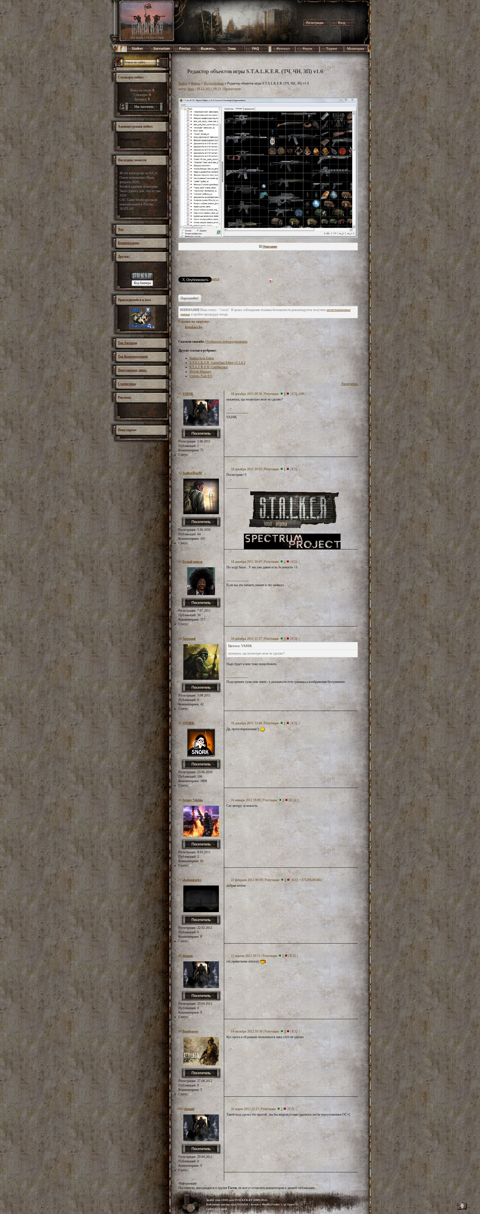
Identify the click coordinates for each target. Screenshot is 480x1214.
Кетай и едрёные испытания (138, 186)
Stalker (183, 83)
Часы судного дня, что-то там (140, 191)
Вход (341, 23)
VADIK (187, 394)
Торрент (331, 49)
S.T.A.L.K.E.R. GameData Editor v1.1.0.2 (217, 363)
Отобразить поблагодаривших (227, 342)
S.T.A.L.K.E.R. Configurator (208, 367)
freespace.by (193, 327)
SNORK (188, 723)
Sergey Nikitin (192, 800)
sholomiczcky (191, 880)
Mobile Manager (200, 372)
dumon (187, 956)
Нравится (212, 279)
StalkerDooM (192, 473)
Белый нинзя (192, 562)
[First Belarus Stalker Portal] (142, 279)
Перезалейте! (190, 298)
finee (191, 89)
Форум (307, 49)
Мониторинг (356, 49)
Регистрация (315, 23)
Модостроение (214, 83)
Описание (269, 246)
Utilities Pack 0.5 (200, 376)
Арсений (189, 639)
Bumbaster (190, 1031)
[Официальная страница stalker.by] (142, 328)
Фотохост (283, 49)
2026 (122, 195)
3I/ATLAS (126, 209)
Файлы (195, 83)
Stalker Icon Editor (201, 358)
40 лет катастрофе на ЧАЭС (138, 173)
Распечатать (349, 384)
